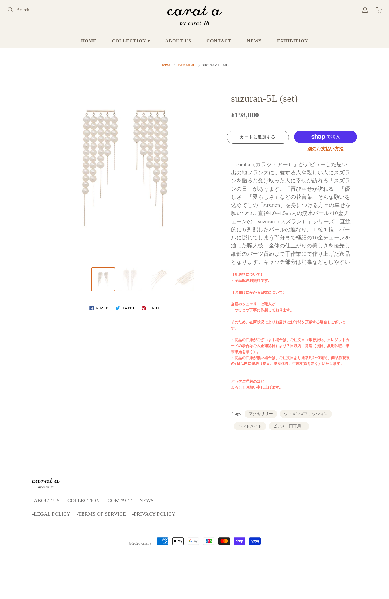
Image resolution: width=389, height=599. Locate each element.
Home (165, 65)
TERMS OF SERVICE (102, 514)
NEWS (254, 40)
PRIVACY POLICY (154, 514)
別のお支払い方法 (325, 148)
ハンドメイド (250, 426)
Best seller (186, 65)
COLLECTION (130, 40)
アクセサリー (261, 414)
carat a (146, 543)
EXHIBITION (292, 40)
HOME (89, 40)
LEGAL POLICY (52, 514)
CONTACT (219, 40)
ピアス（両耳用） (289, 426)
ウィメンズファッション (306, 414)
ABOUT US (178, 40)
